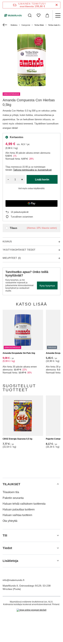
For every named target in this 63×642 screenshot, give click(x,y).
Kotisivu (14, 25)
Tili (5, 535)
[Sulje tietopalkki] (57, 5)
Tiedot (7, 548)
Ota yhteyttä (10, 520)
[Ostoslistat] (38, 15)
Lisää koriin (42, 179)
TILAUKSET (11, 484)
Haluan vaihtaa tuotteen (17, 515)
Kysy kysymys (47, 285)
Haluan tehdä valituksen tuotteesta (24, 503)
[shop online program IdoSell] (31, 610)
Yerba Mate (39, 25)
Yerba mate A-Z (54, 25)
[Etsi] (29, 15)
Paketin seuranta (13, 497)
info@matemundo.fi (13, 580)
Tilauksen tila (11, 492)
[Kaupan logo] (13, 15)
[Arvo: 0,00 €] (47, 15)
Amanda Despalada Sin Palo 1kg (19, 353)
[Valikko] (57, 15)
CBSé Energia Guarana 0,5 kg (17, 439)
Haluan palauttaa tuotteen (19, 509)
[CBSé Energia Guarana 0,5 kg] (23, 415)
